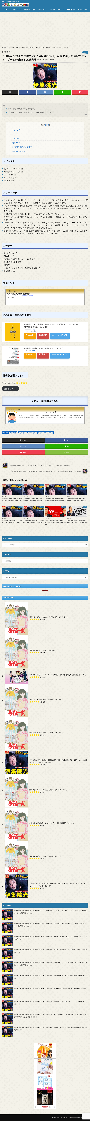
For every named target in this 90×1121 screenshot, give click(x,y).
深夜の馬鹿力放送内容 (46, 433)
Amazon (29, 335)
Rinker (32, 329)
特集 (34, 10)
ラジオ (6, 433)
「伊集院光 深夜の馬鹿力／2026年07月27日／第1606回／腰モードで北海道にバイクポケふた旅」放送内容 (50, 951)
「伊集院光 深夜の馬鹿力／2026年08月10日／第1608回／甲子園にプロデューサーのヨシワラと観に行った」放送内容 (50, 925)
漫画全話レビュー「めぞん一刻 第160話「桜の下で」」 (48, 790)
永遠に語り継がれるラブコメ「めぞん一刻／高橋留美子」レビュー (52, 823)
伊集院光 (14, 433)
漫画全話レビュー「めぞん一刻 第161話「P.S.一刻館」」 (49, 617)
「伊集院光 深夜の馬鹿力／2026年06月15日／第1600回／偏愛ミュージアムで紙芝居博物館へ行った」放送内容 (50, 1029)
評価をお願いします (18, 151)
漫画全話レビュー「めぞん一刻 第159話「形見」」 (47, 856)
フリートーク (16, 134)
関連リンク (15, 143)
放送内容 (27, 10)
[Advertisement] (45, 29)
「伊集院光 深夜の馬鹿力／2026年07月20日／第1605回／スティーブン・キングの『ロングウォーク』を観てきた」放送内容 (50, 964)
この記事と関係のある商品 (21, 147)
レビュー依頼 (82, 10)
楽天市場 (42, 335)
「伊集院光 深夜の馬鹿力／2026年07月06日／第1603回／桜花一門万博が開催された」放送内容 (50, 988)
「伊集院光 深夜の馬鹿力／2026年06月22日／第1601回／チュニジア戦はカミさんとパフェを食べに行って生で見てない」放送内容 (50, 1016)
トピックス (15, 130)
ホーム (7, 10)
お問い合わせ (71, 10)
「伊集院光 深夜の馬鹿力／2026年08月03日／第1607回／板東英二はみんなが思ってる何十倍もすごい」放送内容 (50, 938)
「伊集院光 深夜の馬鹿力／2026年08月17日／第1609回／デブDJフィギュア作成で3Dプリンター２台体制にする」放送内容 (50, 912)
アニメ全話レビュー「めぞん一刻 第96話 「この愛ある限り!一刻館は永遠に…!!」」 (58, 675)
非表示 (47, 125)
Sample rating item (9, 383)
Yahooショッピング (59, 335)
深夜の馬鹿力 (32, 433)
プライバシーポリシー (57, 10)
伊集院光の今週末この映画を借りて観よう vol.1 (42, 348)
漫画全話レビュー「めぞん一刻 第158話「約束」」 (47, 699)
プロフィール (42, 10)
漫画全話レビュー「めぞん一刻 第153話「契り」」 (47, 733)
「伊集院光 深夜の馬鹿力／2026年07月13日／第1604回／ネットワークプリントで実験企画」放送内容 (49, 977)
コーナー (14, 138)
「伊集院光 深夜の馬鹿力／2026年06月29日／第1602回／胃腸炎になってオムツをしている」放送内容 (49, 1003)
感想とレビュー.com (69, 1117)
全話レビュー (17, 10)
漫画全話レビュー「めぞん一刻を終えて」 (44, 650)
